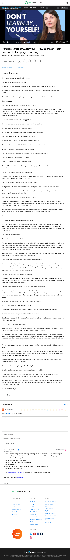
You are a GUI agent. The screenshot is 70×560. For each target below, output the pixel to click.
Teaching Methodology (51, 515)
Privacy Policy (54, 555)
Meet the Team (34, 506)
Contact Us (48, 522)
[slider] (28, 42)
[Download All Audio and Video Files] (40, 61)
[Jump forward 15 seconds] (13, 42)
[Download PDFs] (35, 61)
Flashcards (15, 506)
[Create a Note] (30, 61)
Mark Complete (9, 61)
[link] (47, 8)
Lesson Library (5, 7)
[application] (35, 27)
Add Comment (10, 443)
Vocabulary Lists (16, 509)
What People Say (34, 509)
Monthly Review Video (15, 7)
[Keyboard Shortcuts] (67, 42)
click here (20, 477)
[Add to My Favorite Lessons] (25, 61)
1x (18, 42)
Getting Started (49, 504)
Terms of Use (62, 555)
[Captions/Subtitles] (57, 42)
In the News (33, 514)
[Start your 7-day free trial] (17, 534)
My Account (48, 510)
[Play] (8, 42)
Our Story (32, 504)
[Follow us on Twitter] (31, 533)
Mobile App (15, 516)
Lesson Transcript (7, 67)
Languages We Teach (36, 516)
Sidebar (66, 8)
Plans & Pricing (34, 511)
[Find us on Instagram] (31, 537)
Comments (21, 67)
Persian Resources (17, 511)
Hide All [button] (7, 395)
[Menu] (2, 2)
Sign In (8, 413)
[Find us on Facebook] (38, 533)
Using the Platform (50, 513)
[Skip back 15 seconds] (3, 42)
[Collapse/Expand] (35, 404)
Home (13, 502)
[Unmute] (24, 42)
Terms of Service (52, 556)
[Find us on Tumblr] (41, 533)
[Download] (63, 42)
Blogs (31, 521)
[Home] (33, 4)
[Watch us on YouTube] (34, 533)
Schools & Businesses (36, 519)
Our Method (33, 502)
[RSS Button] (3, 409)
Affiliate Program (34, 524)
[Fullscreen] (60, 42)
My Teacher (15, 514)
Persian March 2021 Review (15, 472)
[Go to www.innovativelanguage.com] (35, 552)
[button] (67, 2)
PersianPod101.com (45, 555)
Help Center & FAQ (50, 502)
